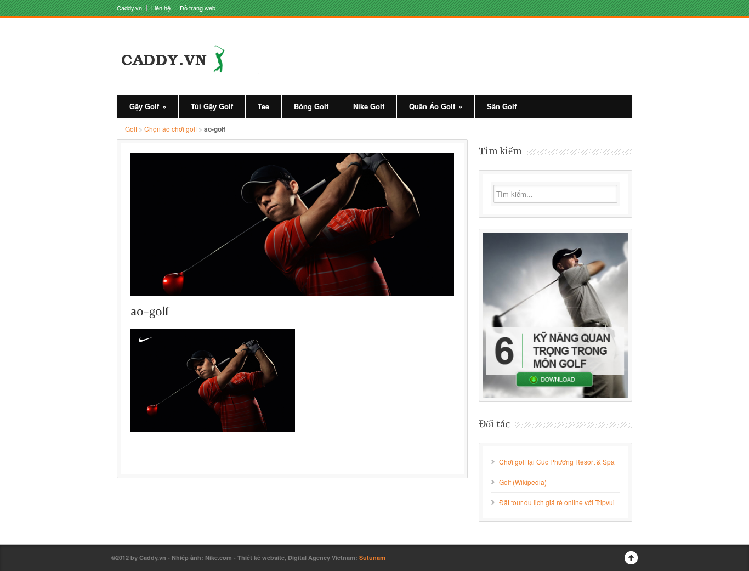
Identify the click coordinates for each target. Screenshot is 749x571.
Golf (131, 128)
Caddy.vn (129, 8)
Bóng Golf (311, 106)
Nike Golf (368, 106)
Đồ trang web (197, 8)
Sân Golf (502, 106)
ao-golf (149, 311)
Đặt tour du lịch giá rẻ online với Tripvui (557, 502)
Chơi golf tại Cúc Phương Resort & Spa (557, 461)
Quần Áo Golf (435, 106)
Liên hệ (161, 8)
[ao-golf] (292, 224)
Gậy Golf (147, 106)
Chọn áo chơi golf (170, 128)
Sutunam (372, 557)
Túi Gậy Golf (212, 106)
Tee (263, 106)
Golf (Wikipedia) (523, 482)
